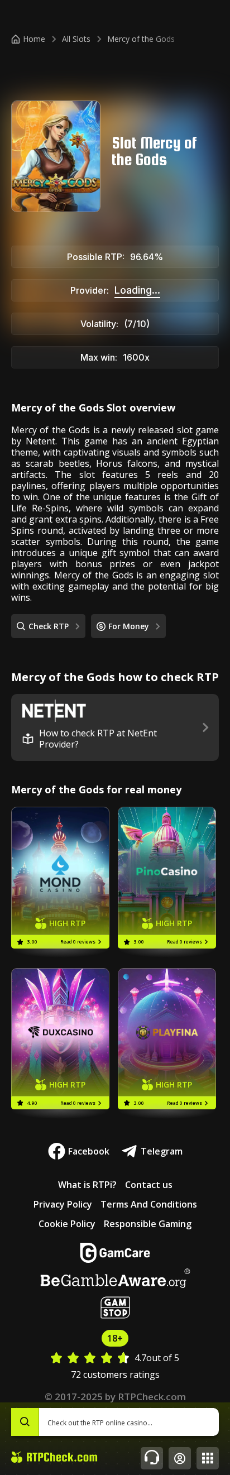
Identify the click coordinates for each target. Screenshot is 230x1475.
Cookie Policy (67, 1224)
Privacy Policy (62, 1204)
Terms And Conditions (148, 1204)
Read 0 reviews (77, 941)
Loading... (137, 290)
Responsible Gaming (147, 1224)
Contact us (148, 1185)
